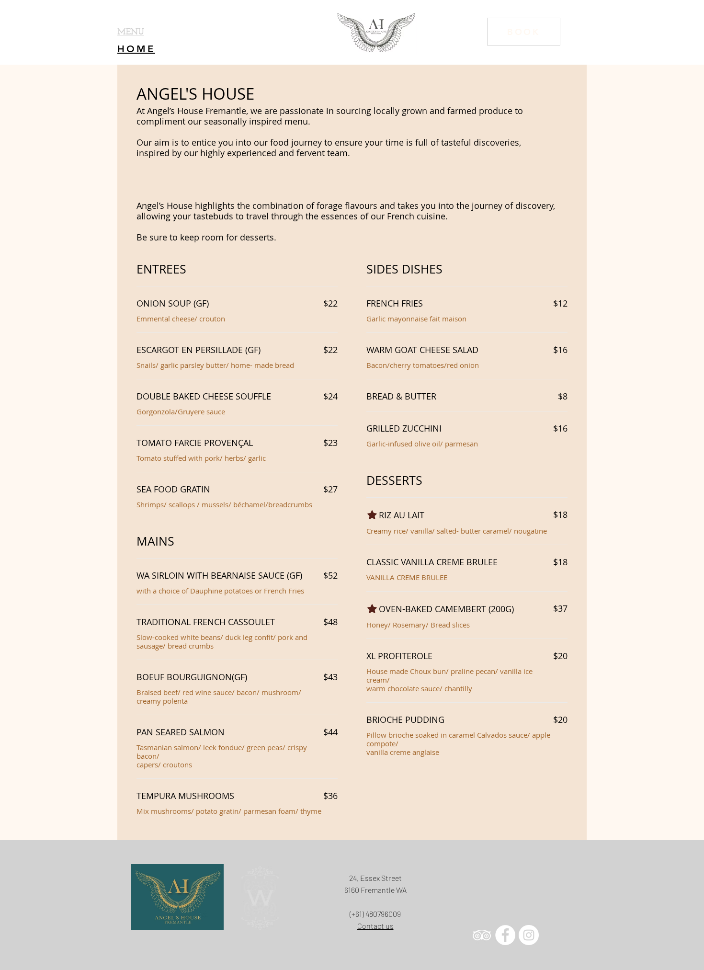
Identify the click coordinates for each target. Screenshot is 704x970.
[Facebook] (505, 935)
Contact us (375, 925)
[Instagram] (529, 935)
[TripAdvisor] (482, 935)
